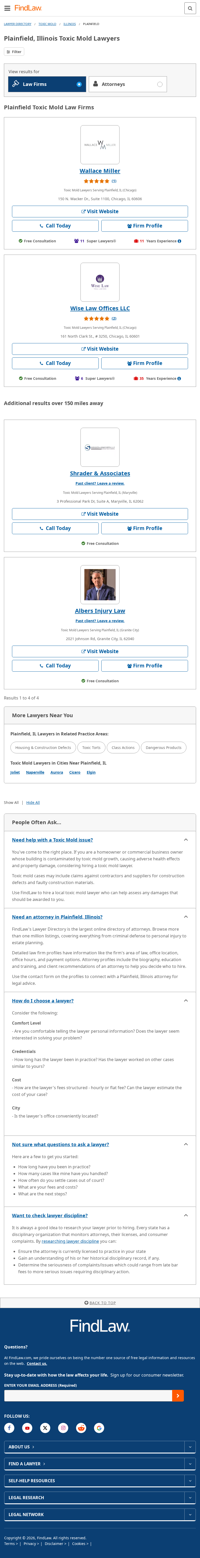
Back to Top (103, 1302)
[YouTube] (27, 1428)
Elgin (91, 772)
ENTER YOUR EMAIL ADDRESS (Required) (40, 1385)
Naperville (35, 772)
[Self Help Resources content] (190, 1480)
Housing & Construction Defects (43, 747)
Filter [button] (16, 51)
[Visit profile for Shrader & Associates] (100, 447)
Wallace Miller (100, 170)
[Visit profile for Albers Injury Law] (100, 584)
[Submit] (178, 1396)
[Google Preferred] (99, 1428)
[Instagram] (63, 1428)
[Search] (190, 8)
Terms (10, 1543)
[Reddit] (81, 1428)
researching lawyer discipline (70, 1241)
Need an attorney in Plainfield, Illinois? (57, 917)
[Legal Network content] (190, 1514)
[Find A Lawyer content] (190, 1463)
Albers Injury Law (100, 610)
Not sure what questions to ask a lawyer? (60, 1144)
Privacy (30, 1543)
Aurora (57, 772)
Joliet (15, 772)
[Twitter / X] (45, 1428)
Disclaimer (54, 1543)
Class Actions (123, 747)
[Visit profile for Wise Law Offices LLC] (100, 282)
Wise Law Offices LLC (100, 308)
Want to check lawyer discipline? (50, 1215)
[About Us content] (190, 1447)
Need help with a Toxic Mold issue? (52, 840)
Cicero (74, 772)
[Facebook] (9, 1428)
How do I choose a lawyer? (43, 1001)
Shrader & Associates (100, 473)
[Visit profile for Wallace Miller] (100, 144)
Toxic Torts (91, 747)
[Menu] (7, 8)
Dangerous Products (164, 747)
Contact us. (37, 1363)
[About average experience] (179, 241)
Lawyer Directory (17, 24)
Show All (11, 802)
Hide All (33, 802)
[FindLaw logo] (30, 8)
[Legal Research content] (190, 1497)
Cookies (79, 1543)
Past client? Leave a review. (100, 483)
